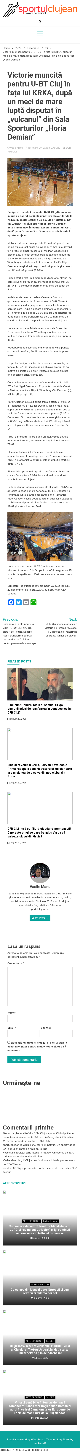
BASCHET (56, 148)
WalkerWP (40, 1443)
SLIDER (67, 148)
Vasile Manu (16, 148)
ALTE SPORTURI (31, 1221)
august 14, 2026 (41, 1238)
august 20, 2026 (17, 719)
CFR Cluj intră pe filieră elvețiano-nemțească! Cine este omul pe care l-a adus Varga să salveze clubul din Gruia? (39, 832)
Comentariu (15, 963)
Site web (46, 1027)
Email (11, 1027)
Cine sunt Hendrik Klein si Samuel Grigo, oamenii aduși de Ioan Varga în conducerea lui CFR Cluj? (39, 708)
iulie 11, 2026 (41, 1358)
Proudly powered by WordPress (26, 1439)
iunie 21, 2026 (41, 1418)
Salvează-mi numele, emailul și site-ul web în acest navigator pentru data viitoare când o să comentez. (37, 1046)
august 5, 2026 (41, 1298)
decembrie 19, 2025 (38, 148)
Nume (11, 1012)
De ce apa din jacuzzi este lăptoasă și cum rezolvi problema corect (40, 1291)
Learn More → (40, 917)
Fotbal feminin (50, 1221)
